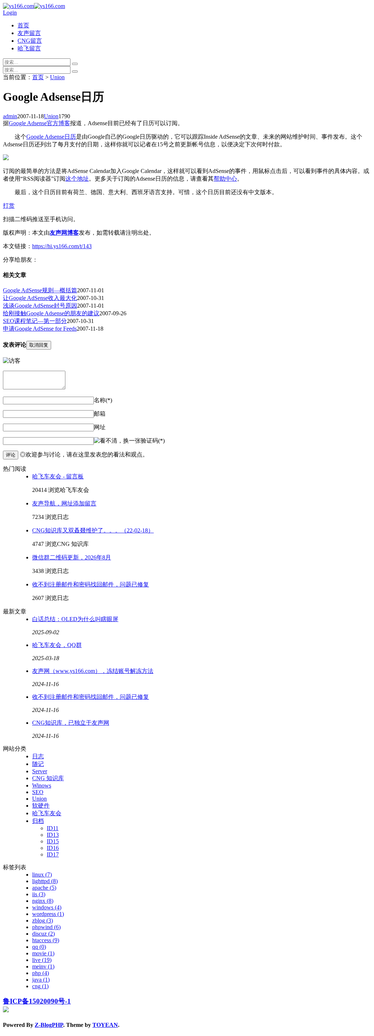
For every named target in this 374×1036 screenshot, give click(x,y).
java (41, 980)
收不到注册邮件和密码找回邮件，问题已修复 (90, 584)
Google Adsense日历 (51, 137)
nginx (42, 901)
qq (39, 947)
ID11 (52, 828)
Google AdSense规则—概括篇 (40, 290)
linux (42, 874)
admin (10, 116)
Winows (41, 785)
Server (39, 771)
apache (44, 888)
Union (57, 77)
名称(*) (103, 400)
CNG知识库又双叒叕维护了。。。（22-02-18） (93, 530)
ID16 (53, 848)
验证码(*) (153, 441)
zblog (42, 920)
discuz (43, 934)
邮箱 (100, 414)
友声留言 (29, 33)
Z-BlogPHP (49, 1025)
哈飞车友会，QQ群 (57, 645)
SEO (37, 792)
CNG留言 (30, 41)
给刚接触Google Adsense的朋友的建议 (51, 313)
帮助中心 (225, 179)
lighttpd (45, 881)
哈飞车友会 (46, 813)
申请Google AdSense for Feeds (40, 329)
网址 (100, 427)
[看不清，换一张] (117, 441)
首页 (23, 25)
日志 (38, 756)
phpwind (46, 927)
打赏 (9, 206)
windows (46, 907)
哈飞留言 (29, 48)
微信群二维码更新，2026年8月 (71, 557)
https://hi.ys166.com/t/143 (62, 246)
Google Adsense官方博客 (39, 123)
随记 (38, 764)
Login (10, 12)
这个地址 (77, 179)
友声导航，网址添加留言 (64, 503)
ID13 (53, 835)
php (40, 973)
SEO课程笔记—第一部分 (35, 321)
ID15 (53, 841)
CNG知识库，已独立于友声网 (70, 723)
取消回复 (38, 345)
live (41, 960)
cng (40, 986)
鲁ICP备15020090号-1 (37, 1001)
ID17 (53, 854)
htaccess (45, 940)
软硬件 (41, 805)
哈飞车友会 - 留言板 (58, 476)
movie (43, 953)
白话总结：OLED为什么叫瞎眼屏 (75, 619)
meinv (43, 966)
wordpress (48, 914)
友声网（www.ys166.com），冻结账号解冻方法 (92, 671)
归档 (38, 821)
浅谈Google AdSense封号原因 (40, 306)
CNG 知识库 (48, 778)
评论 (10, 455)
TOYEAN (105, 1025)
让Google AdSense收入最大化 (40, 298)
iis (38, 894)
